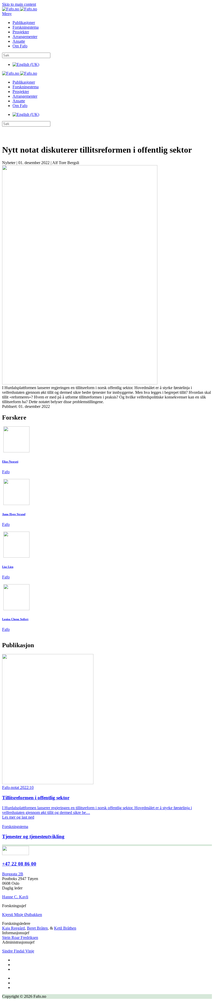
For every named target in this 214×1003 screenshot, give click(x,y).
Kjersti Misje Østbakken (22, 914)
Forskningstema (26, 27)
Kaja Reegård (13, 928)
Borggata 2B (12, 874)
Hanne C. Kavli (15, 897)
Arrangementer (25, 36)
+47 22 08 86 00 (19, 864)
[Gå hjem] (19, 9)
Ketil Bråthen (65, 928)
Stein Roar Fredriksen (20, 937)
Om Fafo (20, 46)
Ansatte (19, 41)
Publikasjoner (24, 22)
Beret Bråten (37, 928)
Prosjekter (21, 32)
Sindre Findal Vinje (18, 951)
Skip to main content (19, 4)
